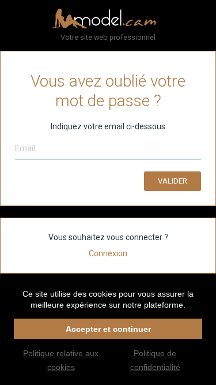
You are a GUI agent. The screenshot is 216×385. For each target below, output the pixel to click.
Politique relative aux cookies (60, 360)
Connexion (108, 253)
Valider (172, 181)
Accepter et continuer (108, 329)
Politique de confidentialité (155, 360)
